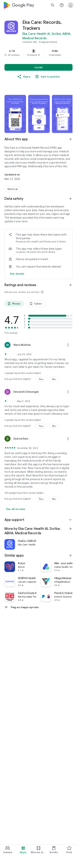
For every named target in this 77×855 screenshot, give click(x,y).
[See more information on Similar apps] (70, 555)
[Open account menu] (70, 5)
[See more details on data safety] (17, 273)
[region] (38, 53)
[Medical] (12, 189)
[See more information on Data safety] (70, 198)
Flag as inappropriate (21, 607)
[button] (39, 55)
